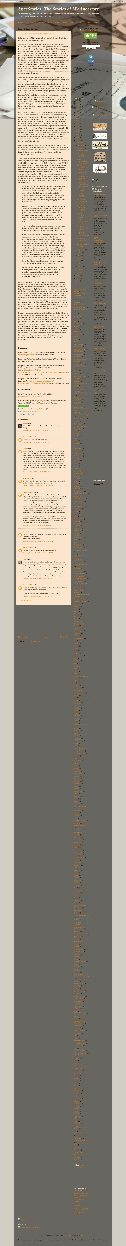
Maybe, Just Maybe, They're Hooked (83, 227)
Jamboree (77, 715)
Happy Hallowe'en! (83, 150)
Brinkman (77, 361)
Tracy (24, 559)
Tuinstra (76, 1063)
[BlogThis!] (29, 414)
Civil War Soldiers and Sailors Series (80, 427)
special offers (78, 1006)
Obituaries (77, 865)
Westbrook (77, 1103)
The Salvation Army (80, 1043)
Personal (76, 893)
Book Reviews (78, 354)
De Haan (76, 468)
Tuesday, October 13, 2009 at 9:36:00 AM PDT (37, 578)
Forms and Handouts (80, 550)
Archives (76, 326)
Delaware (77, 478)
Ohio (75, 867)
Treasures (77, 1058)
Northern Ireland (79, 857)
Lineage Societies (79, 751)
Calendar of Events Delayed (83, 245)
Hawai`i (76, 643)
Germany (77, 614)
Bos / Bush (77, 356)
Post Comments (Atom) (34, 641)
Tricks (75, 1061)
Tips (75, 1048)
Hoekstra (76, 661)
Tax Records (78, 1025)
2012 (78, 132)
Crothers (76, 461)
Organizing (77, 880)
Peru (75, 895)
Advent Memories (79, 307)
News (75, 847)
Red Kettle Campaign (80, 934)
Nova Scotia (77, 862)
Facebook (77, 521)
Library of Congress (80, 748)
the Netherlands (79, 1040)
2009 (78, 140)
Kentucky (77, 730)
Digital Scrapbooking (80, 493)
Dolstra (76, 504)
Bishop (76, 341)
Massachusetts (78, 773)
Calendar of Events (80, 376)
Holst (75, 663)
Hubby (76, 668)
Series (78, 22)
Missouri (76, 813)
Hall (75, 641)
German (76, 611)
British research (79, 364)
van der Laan (78, 1068)
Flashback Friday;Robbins (78, 536)
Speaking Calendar (91, 22)
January (80, 272)
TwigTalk (97, 393)
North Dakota (78, 855)
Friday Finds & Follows (81, 564)
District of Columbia (80, 499)
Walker (76, 1086)
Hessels (76, 646)
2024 (78, 104)
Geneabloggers (78, 588)
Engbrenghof (78, 509)
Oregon (76, 877)
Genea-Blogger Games (81, 583)
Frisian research (79, 571)
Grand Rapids (78, 621)
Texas (75, 1038)
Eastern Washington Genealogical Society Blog (98, 240)
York (75, 1155)
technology (77, 1028)
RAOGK (76, 931)
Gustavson (77, 633)
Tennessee (77, 1033)
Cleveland (77, 436)
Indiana (76, 695)
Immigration (77, 688)
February (81, 269)
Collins (76, 441)
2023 (78, 107)
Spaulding (77, 1003)
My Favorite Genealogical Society (82, 201)
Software (76, 993)
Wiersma (76, 1111)
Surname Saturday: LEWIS (81, 215)
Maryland (77, 771)
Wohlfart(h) (77, 1126)
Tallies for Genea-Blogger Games (79, 1022)
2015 (78, 123)
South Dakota (78, 1001)
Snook (76, 988)
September (81, 250)
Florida (76, 540)
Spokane (76, 1008)
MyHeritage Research (80, 825)
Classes (76, 433)
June (79, 258)
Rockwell (76, 946)
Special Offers (68, 22)
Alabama (76, 319)
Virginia (76, 1078)
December (81, 142)
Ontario (76, 875)
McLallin (76, 786)
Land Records (78, 741)
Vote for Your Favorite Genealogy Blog (83, 234)
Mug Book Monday (80, 820)
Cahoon (76, 371)
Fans (50, 22)
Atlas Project (78, 334)
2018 (78, 115)
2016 (78, 121)
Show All (106, 412)
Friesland (77, 568)
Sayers (76, 964)
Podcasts (77, 900)
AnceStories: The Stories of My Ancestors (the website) (81, 1195)
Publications (77, 922)
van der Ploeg (78, 1071)
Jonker (76, 723)
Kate (24, 532)
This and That (78, 1045)
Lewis (75, 746)
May (79, 261)
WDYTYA (77, 1093)
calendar (76, 373)
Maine (76, 763)
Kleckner (76, 736)
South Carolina (78, 998)
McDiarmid (77, 783)
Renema (76, 939)
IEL (75, 683)
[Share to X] (31, 414)
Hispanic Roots (78, 656)
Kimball (76, 733)
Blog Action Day (79, 344)
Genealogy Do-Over (80, 599)
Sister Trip (77, 986)
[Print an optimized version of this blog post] (23, 406)
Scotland (76, 969)
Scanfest (76, 966)
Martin (30, 411)
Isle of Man (77, 703)
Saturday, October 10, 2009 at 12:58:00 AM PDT (38, 485)
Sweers (76, 1019)
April (79, 263)
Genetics (76, 606)
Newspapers (78, 850)
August (80, 252)
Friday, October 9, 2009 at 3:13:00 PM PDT (36, 442)
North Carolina (78, 852)
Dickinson (77, 488)
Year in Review (78, 1152)
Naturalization (78, 832)
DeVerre (76, 483)
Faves (57, 22)
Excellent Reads (79, 519)
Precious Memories (80, 905)
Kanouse (76, 725)
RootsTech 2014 (79, 949)
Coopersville (78, 453)
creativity (76, 458)
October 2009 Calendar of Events (81, 240)
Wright (76, 1145)
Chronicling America (80, 419)
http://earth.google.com (26, 355)
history (76, 658)
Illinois (76, 685)
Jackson (76, 710)
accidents (77, 302)
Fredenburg (77, 559)
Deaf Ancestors (78, 473)
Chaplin (76, 410)
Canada (76, 381)
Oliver (75, 872)
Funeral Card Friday (80, 578)
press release (78, 910)
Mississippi (77, 810)
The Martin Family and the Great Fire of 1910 (36, 34)
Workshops (77, 1138)
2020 (78, 110)
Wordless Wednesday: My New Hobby (83, 167)
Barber (76, 339)
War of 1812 (77, 1088)
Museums (77, 823)
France (76, 557)
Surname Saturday (80, 1014)
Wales (76, 1083)
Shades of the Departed (81, 977)
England (76, 511)
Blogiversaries (78, 351)
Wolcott (76, 1129)
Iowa (75, 698)
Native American (79, 830)
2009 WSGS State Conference (79, 294)
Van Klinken (77, 1073)
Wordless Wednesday (80, 1134)
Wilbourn (76, 1113)
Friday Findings (78, 562)
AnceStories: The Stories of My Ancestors (58, 8)
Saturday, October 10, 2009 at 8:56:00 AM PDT (37, 525)
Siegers (76, 981)
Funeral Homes (78, 581)
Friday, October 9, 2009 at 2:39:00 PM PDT (36, 430)
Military (76, 801)
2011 (77, 135)
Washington (77, 1091)
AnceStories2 (78, 324)
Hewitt (76, 648)
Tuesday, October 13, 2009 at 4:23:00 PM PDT (37, 596)
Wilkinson (77, 1116)
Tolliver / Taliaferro (79, 1050)
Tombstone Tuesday (80, 1053)
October (80, 148)
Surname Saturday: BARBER (81, 155)
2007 (78, 278)
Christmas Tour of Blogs (81, 415)
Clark (75, 431)
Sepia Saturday (78, 974)
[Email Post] (47, 409)
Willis (75, 1118)
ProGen (76, 913)
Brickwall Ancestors (80, 359)
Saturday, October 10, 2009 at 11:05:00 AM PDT (38, 553)
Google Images (39, 401)
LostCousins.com (79, 753)
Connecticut (77, 451)
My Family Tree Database (78, 1204)
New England (78, 840)
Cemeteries (77, 402)
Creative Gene (78, 456)
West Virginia (78, 1098)
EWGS (76, 516)
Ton (75, 1055)
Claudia (25, 423)
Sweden (76, 1016)
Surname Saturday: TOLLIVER (81, 195)
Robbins (76, 944)
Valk (75, 1066)
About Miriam (31, 22)
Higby (75, 651)
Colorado (77, 443)
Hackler (76, 636)
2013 (78, 129)
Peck (75, 887)
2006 (78, 281)
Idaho (25, 411)
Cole (75, 438)
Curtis (75, 463)
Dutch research (78, 506)
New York (77, 845)
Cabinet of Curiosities (80, 367)
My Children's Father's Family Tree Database (81, 1209)
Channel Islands (79, 407)
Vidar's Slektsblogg (100, 304)
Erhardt (76, 514)
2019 (78, 112)
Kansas (76, 728)
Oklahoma (77, 870)
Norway (76, 860)
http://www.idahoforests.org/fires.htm (30, 396)
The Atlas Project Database (79, 1213)
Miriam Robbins (28, 437)
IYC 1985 (77, 708)
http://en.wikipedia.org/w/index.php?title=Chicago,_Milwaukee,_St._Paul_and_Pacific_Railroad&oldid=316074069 (43, 372)
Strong (76, 1011)
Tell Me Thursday (79, 1030)
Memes (76, 788)
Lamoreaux (77, 738)
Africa (75, 314)
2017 (78, 118)
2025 (78, 101)
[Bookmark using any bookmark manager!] (91, 30)
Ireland (76, 700)
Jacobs (76, 713)
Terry (75, 1035)
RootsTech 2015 (79, 951)
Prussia (76, 919)
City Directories (78, 424)
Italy (75, 705)
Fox (75, 554)
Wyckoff (76, 1147)
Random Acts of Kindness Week (79, 928)
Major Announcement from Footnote (82, 161)
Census (76, 404)
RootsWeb (77, 954)
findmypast (77, 530)
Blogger (83, 1235)
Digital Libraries (78, 491)
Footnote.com (78, 547)
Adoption (76, 304)
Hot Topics (77, 666)
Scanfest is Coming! (80, 189)
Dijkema (76, 496)
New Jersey (77, 842)
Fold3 (75, 542)
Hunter (76, 673)
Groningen (77, 628)
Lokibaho (69, 1235)
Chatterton (77, 412)
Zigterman (77, 1160)
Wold (75, 1131)
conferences (78, 448)
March (80, 266)
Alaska (76, 321)
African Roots (78, 316)
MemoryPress (78, 791)
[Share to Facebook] (33, 414)
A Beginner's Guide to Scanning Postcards (83, 178)
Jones (76, 720)
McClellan (77, 781)
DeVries (76, 486)
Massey (76, 776)
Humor (76, 671)
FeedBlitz (95, 50)
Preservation (78, 908)
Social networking (79, 991)
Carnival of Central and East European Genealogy (81, 389)
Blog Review (78, 346)
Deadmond (77, 471)
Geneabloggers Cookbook (78, 591)
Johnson (76, 718)
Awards (42, 22)
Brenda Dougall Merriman (99, 327)
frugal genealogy (79, 576)
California (77, 378)
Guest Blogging (78, 631)
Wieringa (76, 1108)
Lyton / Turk (77, 761)
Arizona (76, 329)
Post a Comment (26, 600)
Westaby (76, 1101)
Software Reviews (79, 996)
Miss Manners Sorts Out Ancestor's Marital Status (82, 208)
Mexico (76, 793)
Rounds (76, 956)
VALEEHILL (98, 283)
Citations (76, 421)
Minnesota (77, 804)
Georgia (76, 609)
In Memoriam (78, 690)
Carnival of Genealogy (81, 394)
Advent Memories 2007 (81, 309)
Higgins (76, 653)
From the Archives (79, 573)
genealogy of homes (80, 601)
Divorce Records (79, 501)
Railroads (77, 924)
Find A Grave (78, 528)
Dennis (76, 481)
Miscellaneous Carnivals (81, 806)
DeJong (76, 476)
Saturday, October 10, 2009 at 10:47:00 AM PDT (38, 541)
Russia (76, 959)
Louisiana (77, 756)
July (79, 255)
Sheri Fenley (27, 478)
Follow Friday (78, 545)
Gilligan (76, 616)
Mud (75, 818)
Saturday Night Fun (80, 961)
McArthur (77, 778)
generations (77, 604)
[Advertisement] (44, 620)
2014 (78, 126)
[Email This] (28, 414)
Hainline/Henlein (79, 638)
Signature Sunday (79, 983)
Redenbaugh (78, 936)
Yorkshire (77, 1157)
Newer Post (23, 637)
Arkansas (77, 331)
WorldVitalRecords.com (81, 1140)
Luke (75, 758)
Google (76, 619)
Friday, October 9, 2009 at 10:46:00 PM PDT (36, 472)
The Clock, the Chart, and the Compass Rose (82, 184)
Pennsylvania (78, 890)
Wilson (76, 1121)
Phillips (76, 898)
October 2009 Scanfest (81, 173)
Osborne (76, 882)
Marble (76, 766)
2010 (78, 137)
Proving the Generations (81, 915)
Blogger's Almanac (79, 349)
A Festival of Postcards (81, 298)
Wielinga (76, 1106)
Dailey (76, 466)
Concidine (77, 446)
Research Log (78, 941)
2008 (78, 275)
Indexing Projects (79, 693)
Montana (35, 411)
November (81, 145)
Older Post (64, 637)
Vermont (76, 1076)
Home (20, 22)
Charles (25, 448)
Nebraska (77, 835)
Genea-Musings (99, 194)
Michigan (76, 796)
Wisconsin (77, 1123)
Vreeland (76, 1081)
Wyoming (77, 1150)
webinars (76, 1096)
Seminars (77, 972)
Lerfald (76, 743)
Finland (76, 533)
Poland (76, 903)
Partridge (77, 885)
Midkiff (76, 798)
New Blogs (77, 837)
